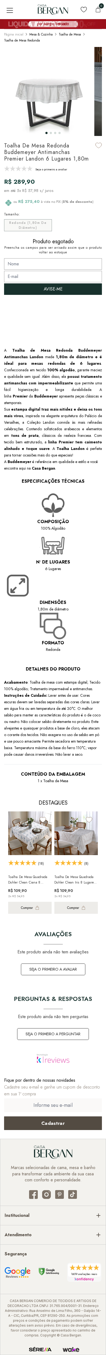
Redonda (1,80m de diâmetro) (27, 225)
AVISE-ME (53, 289)
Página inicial (13, 34)
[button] (46, 133)
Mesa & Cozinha (41, 34)
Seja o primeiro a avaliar (53, 969)
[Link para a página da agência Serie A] (40, 1349)
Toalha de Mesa (70, 34)
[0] (98, 9)
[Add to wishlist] (98, 145)
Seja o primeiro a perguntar (53, 1034)
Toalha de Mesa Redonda (22, 40)
